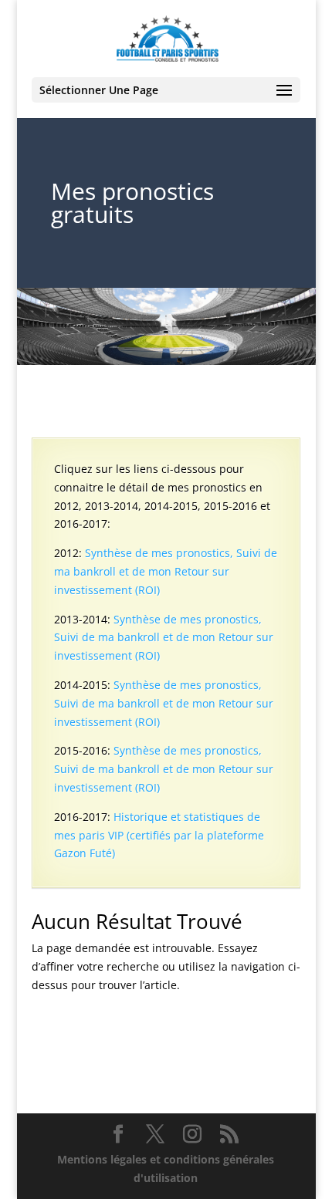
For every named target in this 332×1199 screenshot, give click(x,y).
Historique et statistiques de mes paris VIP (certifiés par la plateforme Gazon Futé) (159, 835)
